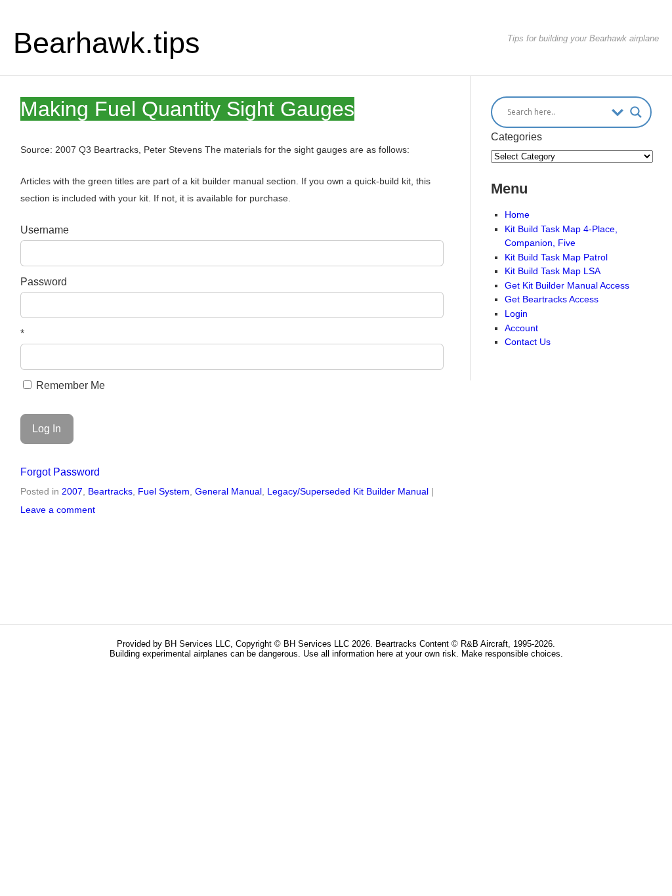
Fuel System (164, 491)
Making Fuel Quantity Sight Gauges (187, 109)
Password (43, 281)
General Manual (228, 491)
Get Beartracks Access (551, 299)
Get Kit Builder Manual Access (567, 285)
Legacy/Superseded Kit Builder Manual (348, 491)
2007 (72, 491)
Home (517, 214)
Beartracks (110, 491)
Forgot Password (60, 472)
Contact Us (528, 341)
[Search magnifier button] (636, 112)
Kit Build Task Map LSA (552, 271)
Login (516, 313)
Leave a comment (57, 509)
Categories (516, 136)
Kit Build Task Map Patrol (556, 257)
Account (521, 328)
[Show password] (425, 305)
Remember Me (69, 385)
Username (44, 229)
